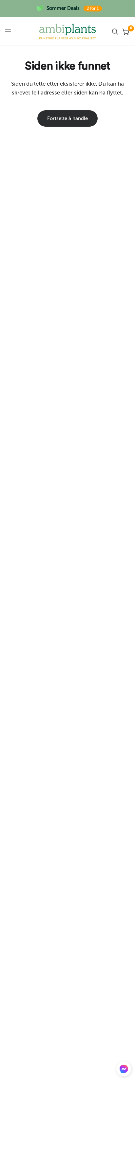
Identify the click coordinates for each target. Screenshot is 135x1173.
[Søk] (115, 31)
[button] (123, 1070)
